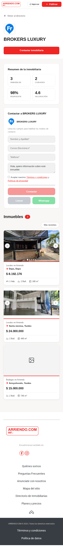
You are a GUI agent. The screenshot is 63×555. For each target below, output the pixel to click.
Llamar (19, 200)
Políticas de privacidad (18, 181)
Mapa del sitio (31, 488)
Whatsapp (44, 200)
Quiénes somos (31, 466)
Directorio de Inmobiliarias (31, 495)
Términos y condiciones (37, 177)
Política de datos (31, 538)
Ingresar (35, 4)
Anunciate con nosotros (31, 481)
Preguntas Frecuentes (31, 473)
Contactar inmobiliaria (31, 50)
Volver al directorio (16, 16)
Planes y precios (31, 503)
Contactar (31, 191)
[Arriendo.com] (11, 4)
